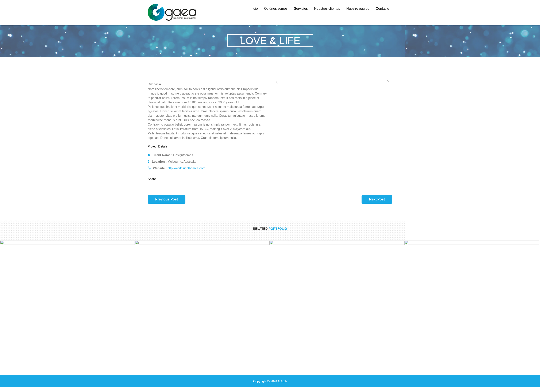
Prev (277, 81)
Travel (337, 305)
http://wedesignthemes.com (186, 168)
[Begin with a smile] (139, 311)
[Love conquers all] (4, 311)
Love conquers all (67, 295)
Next (387, 81)
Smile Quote (202, 305)
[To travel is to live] (274, 311)
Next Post (377, 199)
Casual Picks (471, 305)
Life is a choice (471, 295)
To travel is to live (337, 295)
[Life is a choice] (409, 311)
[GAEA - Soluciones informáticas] (172, 12)
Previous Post (166, 199)
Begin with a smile (202, 295)
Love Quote (67, 305)
